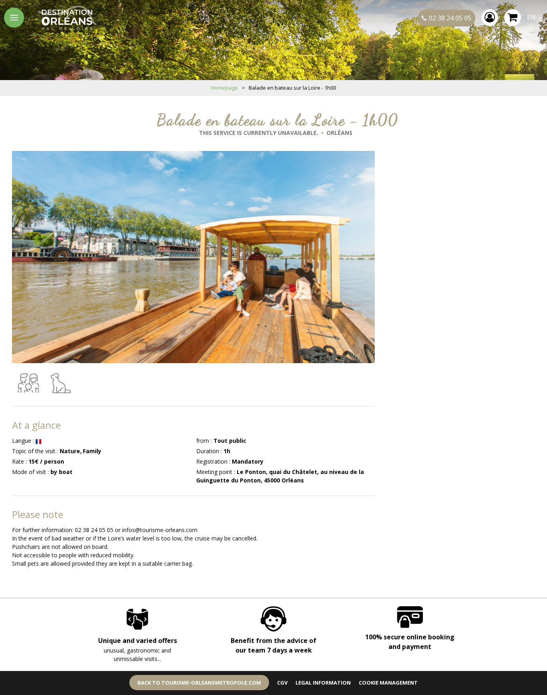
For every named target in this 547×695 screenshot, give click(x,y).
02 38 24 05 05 (450, 18)
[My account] (489, 17)
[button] (512, 17)
